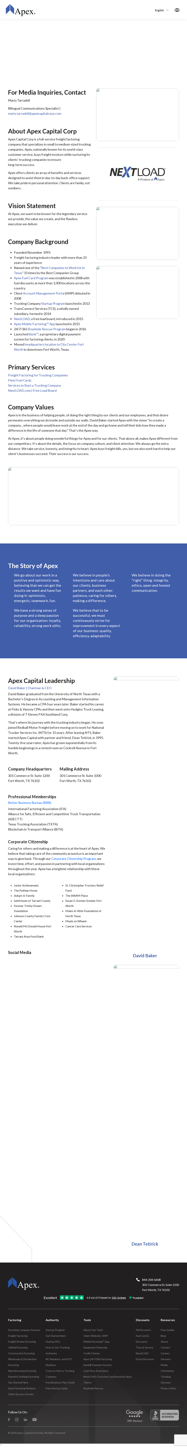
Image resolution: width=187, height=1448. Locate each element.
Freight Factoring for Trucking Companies (38, 375)
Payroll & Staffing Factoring (23, 1376)
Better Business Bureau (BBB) (29, 803)
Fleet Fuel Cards (19, 380)
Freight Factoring (18, 1335)
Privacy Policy (168, 1388)
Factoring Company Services (24, 1329)
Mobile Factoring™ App (96, 1341)
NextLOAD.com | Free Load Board (32, 390)
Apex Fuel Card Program (31, 278)
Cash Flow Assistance (95, 1370)
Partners (166, 1359)
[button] (161, 10)
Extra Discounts (145, 1359)
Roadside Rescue (93, 1388)
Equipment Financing (95, 1347)
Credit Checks (91, 1353)
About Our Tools (93, 1329)
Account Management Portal (43, 293)
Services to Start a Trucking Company (34, 385)
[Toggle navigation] (177, 10)
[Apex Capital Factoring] (20, 10)
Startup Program (53, 303)
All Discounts (143, 1329)
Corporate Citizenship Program (73, 859)
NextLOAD (22, 319)
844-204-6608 (151, 1279)
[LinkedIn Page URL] (25, 1419)
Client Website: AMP (95, 1335)
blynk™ (33, 334)
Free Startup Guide (57, 1388)
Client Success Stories (21, 1394)
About (164, 1341)
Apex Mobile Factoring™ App (34, 324)
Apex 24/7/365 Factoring (97, 1359)
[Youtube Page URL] (34, 1419)
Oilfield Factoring (18, 1347)
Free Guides (168, 1329)
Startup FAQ (53, 1341)
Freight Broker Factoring (22, 1341)
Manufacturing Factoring (22, 1370)
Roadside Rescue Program (47, 329)
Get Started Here (18, 1382)
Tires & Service (144, 1347)
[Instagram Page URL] (17, 1419)
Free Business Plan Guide (60, 1382)
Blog (163, 1335)
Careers (165, 1353)
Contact (165, 1347)
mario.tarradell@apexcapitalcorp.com (34, 113)
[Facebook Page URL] (9, 1419)
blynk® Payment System (97, 1364)
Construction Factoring (21, 1353)
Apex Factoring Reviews (22, 1388)
